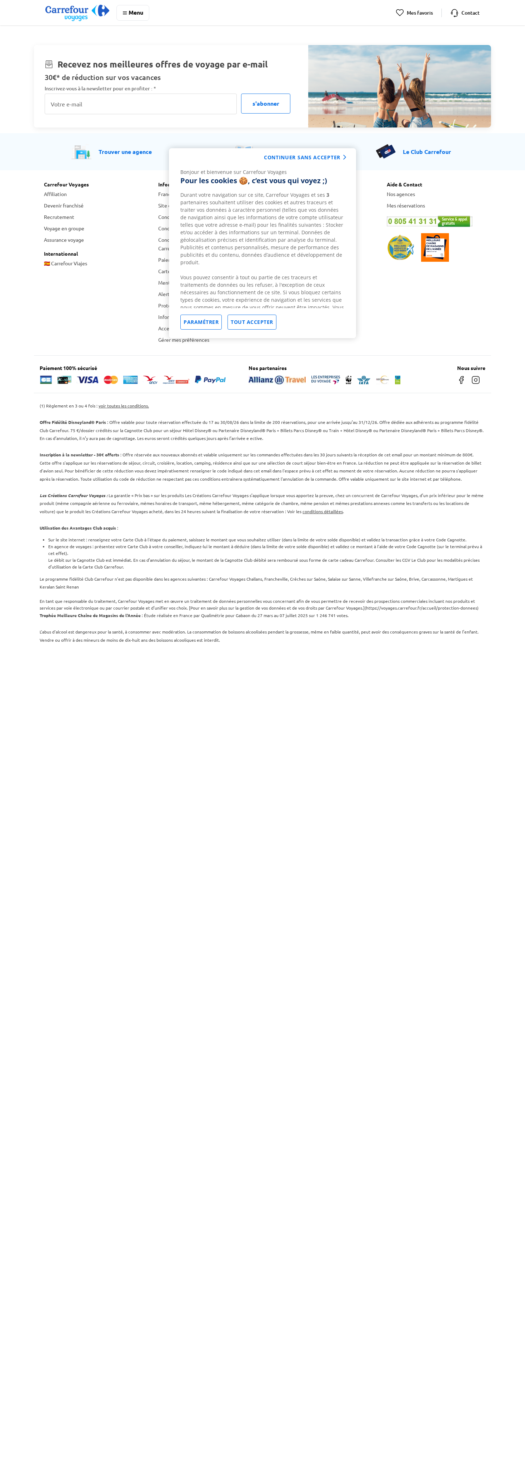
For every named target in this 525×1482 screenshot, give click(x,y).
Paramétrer (201, 322)
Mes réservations (406, 205)
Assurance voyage (64, 239)
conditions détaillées (322, 511)
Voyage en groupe (64, 228)
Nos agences (401, 194)
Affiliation (55, 194)
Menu (136, 12)
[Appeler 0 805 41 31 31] (434, 221)
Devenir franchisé (64, 205)
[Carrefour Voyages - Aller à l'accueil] (77, 12)
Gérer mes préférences (183, 339)
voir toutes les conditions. (124, 406)
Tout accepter (252, 322)
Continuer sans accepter (302, 157)
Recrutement (59, 217)
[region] (262, 243)
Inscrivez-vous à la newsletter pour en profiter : (100, 88)
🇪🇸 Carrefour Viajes (65, 263)
